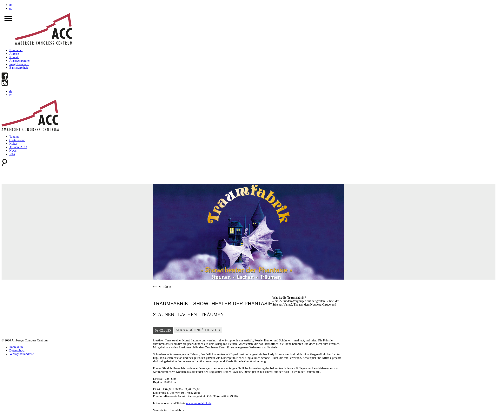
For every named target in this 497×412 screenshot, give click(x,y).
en (10, 8)
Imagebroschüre (19, 64)
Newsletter (16, 50)
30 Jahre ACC (18, 147)
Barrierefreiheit (18, 67)
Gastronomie (17, 140)
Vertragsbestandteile (21, 354)
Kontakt (14, 57)
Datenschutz (16, 350)
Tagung (14, 136)
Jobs (12, 154)
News (13, 150)
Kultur (13, 143)
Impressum (16, 347)
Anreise (14, 53)
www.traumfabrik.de (198, 403)
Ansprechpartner (19, 60)
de (10, 4)
